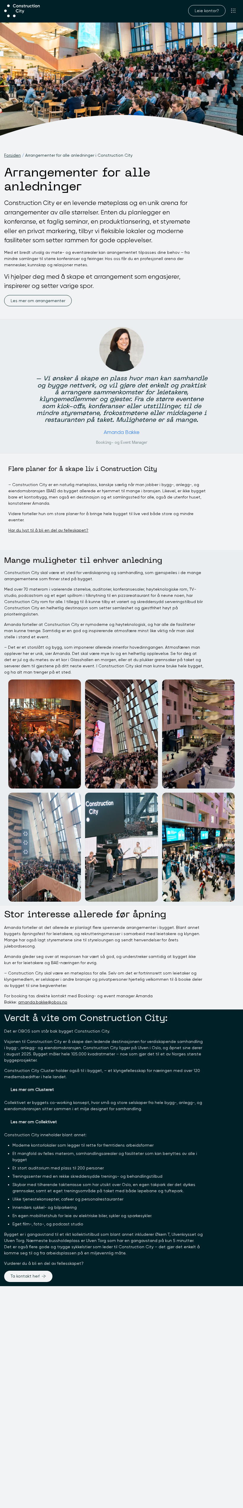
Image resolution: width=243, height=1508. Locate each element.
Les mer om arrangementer (38, 300)
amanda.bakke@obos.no (42, 1002)
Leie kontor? (207, 10)
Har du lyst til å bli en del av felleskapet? (48, 530)
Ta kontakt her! (25, 1276)
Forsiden (12, 155)
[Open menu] (233, 11)
